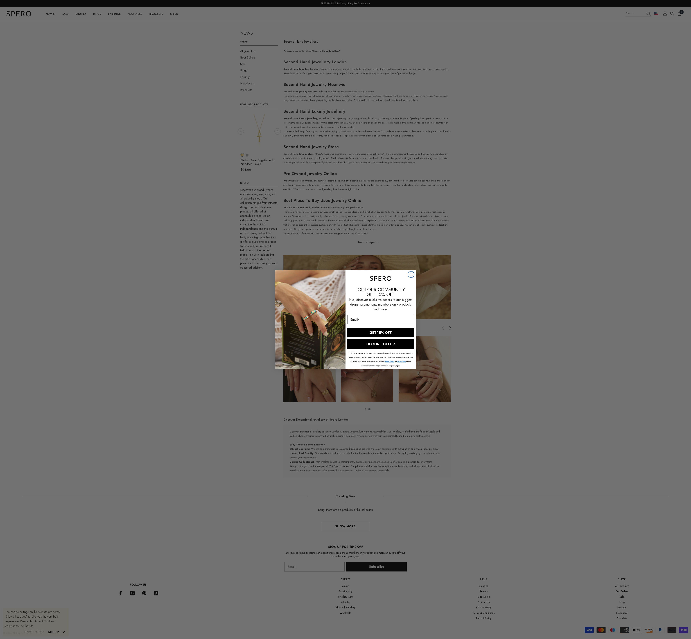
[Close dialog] (411, 274)
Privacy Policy (401, 361)
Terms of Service (389, 361)
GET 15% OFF (380, 332)
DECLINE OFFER (380, 344)
